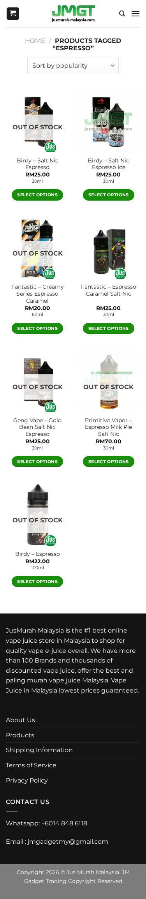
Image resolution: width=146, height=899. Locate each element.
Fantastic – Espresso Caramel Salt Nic (108, 290)
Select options (37, 194)
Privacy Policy (27, 780)
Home (35, 40)
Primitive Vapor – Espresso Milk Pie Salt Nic (108, 427)
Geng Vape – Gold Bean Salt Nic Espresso (37, 427)
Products (20, 735)
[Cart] (13, 13)
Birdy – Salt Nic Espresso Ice (108, 164)
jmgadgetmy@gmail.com (68, 841)
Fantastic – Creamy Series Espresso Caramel (37, 293)
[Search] (122, 13)
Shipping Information (39, 750)
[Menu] (135, 13)
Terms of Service (31, 765)
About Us (20, 720)
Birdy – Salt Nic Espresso (37, 164)
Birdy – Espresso (37, 554)
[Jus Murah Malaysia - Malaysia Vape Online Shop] (73, 13)
